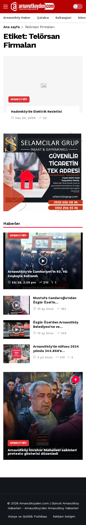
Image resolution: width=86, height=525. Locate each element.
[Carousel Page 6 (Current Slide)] (75, 379)
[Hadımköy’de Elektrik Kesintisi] (43, 84)
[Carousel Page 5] (66, 379)
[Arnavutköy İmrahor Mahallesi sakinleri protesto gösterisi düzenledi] (43, 416)
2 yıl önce (44, 357)
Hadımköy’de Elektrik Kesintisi (36, 112)
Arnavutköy (19, 99)
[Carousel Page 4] (56, 379)
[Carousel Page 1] (27, 379)
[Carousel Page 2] (37, 379)
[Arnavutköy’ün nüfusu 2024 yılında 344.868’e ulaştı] (16, 353)
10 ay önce (45, 308)
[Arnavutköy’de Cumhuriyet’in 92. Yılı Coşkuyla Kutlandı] (43, 261)
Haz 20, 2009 (25, 118)
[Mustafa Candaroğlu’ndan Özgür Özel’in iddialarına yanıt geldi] (16, 305)
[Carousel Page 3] (46, 379)
